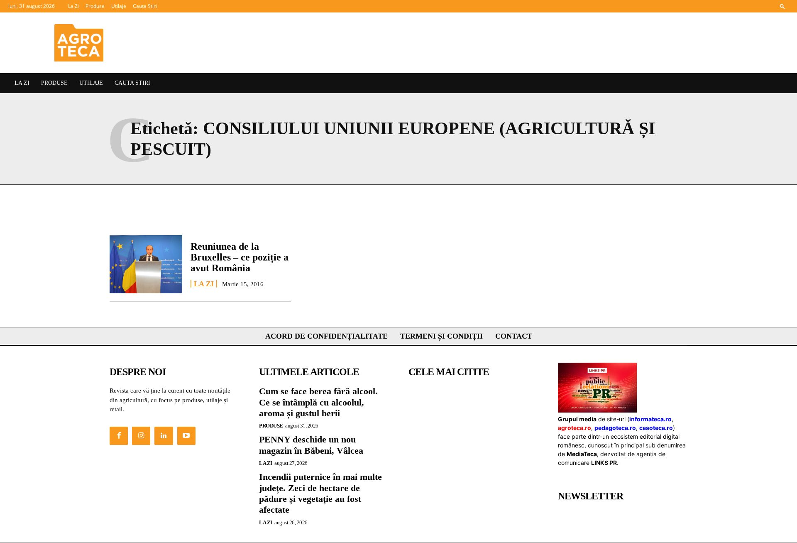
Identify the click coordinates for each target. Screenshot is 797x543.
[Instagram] (141, 436)
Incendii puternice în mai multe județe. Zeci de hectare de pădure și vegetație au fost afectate (320, 493)
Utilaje (118, 6)
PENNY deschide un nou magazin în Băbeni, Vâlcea (311, 444)
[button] (782, 6)
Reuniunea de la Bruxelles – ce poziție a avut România (239, 257)
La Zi (73, 6)
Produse (95, 6)
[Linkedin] (163, 436)
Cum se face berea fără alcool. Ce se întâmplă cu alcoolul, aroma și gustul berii (318, 402)
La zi (204, 283)
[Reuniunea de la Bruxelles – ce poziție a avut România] (146, 264)
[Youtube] (186, 436)
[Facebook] (119, 436)
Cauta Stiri (145, 6)
